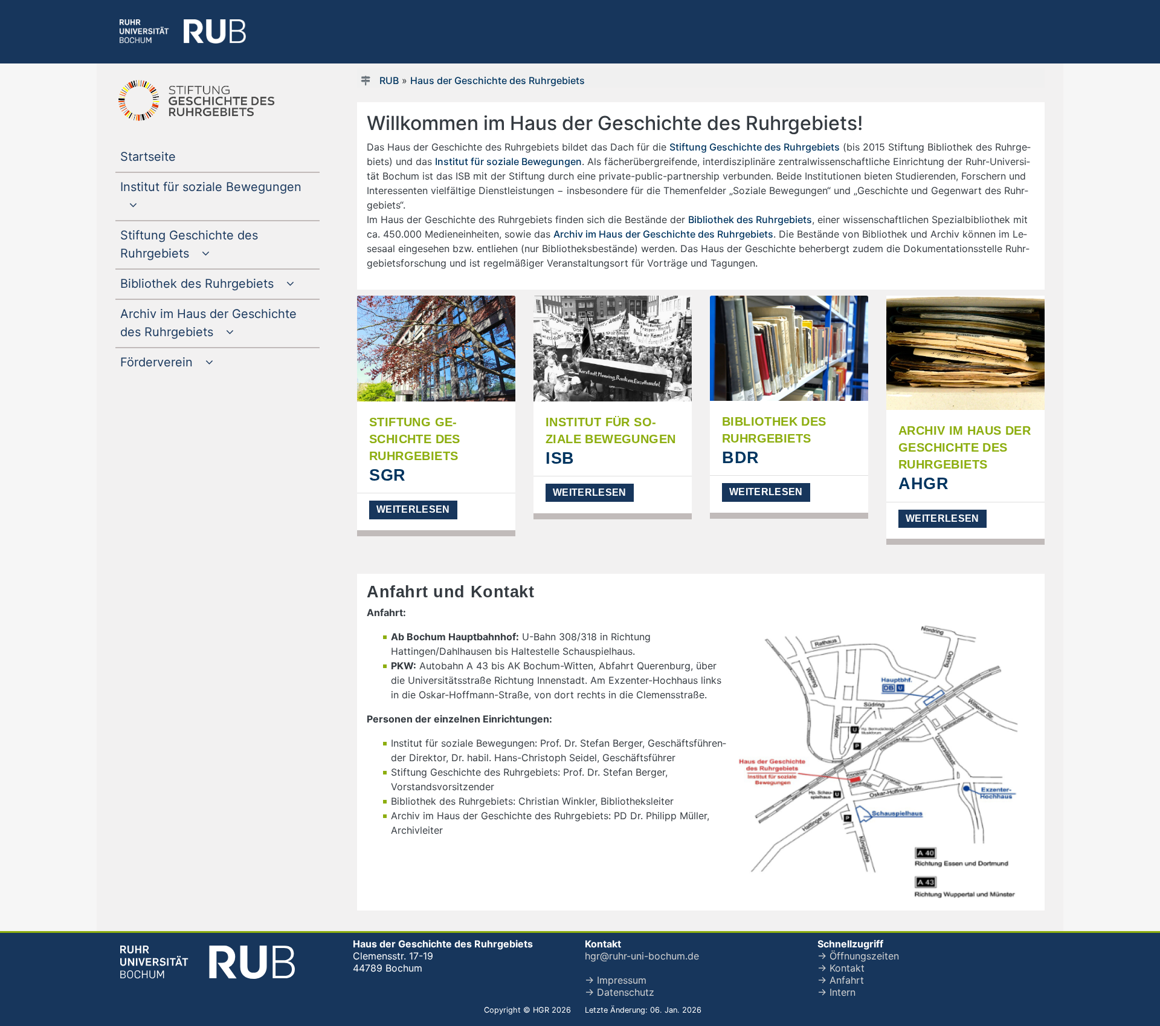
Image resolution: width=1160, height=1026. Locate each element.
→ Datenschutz (619, 992)
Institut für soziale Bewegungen (508, 161)
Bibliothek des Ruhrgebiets (750, 219)
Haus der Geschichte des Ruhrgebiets (497, 80)
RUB (389, 80)
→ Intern (836, 992)
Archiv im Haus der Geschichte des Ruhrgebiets (663, 234)
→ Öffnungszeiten (858, 956)
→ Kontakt (841, 968)
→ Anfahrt (840, 980)
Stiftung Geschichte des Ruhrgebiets (754, 147)
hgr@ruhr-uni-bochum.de (642, 956)
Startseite (172, 156)
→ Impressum (615, 980)
